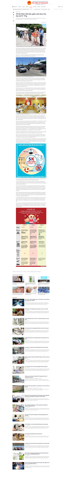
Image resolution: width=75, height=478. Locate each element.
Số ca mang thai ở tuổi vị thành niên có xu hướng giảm (18, 283)
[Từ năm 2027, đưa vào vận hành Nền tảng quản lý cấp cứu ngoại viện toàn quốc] (18, 379)
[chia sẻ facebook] (13, 12)
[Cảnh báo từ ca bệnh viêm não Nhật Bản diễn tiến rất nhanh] (18, 350)
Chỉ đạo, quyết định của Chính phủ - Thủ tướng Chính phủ (31, 378)
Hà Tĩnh (21, 271)
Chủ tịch (35, 271)
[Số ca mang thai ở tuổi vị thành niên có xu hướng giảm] (18, 279)
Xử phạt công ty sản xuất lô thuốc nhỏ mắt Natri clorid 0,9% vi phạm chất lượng (30, 284)
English (42, 4)
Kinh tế (23, 6)
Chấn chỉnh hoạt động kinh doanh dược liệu (33, 433)
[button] (30, 9)
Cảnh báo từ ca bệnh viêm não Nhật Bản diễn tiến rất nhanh (36, 347)
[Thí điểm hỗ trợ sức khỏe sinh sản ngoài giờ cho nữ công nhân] (18, 446)
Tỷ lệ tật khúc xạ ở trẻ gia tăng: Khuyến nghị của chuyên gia (36, 424)
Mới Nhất (59, 6)
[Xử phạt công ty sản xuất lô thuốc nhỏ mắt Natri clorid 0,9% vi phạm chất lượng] (31, 279)
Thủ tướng (28, 271)
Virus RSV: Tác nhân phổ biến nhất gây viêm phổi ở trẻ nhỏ (30, 294)
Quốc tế (39, 6)
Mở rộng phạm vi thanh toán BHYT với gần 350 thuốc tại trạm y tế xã (37, 357)
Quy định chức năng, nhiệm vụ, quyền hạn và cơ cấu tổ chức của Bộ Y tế (37, 386)
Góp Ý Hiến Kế (43, 6)
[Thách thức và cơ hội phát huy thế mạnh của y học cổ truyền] (18, 312)
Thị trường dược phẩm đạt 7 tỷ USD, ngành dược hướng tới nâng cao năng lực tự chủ (36, 406)
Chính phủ (24, 271)
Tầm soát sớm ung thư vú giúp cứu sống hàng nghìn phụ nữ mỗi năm (36, 415)
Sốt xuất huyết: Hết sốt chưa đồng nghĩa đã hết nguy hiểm (36, 366)
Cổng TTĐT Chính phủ (37, 9)
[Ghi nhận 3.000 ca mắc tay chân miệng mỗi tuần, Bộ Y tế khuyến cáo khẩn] (18, 290)
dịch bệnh (14, 271)
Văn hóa (27, 6)
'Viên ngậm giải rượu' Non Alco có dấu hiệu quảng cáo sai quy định (37, 319)
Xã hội (31, 6)
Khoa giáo (34, 6)
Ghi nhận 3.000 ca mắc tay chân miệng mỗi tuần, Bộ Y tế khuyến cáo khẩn (18, 294)
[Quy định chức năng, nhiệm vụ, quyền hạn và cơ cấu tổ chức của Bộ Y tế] (18, 389)
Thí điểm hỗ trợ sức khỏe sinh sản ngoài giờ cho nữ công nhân (37, 443)
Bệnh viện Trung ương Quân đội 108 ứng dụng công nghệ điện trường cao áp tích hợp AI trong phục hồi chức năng (37, 396)
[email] (48, 9)
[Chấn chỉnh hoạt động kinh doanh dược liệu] (18, 437)
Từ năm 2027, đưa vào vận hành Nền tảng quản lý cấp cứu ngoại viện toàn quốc (36, 377)
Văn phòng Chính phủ (44, 9)
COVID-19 (18, 271)
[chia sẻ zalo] (13, 15)
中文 (44, 4)
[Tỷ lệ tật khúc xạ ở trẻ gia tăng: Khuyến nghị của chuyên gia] (18, 427)
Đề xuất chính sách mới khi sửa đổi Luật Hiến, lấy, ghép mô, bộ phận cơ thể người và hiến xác (37, 463)
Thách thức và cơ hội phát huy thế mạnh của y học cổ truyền (36, 308)
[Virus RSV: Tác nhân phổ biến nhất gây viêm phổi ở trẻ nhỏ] (31, 290)
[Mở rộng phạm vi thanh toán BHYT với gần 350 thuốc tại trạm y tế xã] (18, 360)
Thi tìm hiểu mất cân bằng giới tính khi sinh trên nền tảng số (37, 328)
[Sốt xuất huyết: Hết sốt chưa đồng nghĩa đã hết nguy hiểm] (18, 369)
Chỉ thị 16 (32, 271)
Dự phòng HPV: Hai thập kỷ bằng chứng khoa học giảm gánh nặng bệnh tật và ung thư (43, 284)
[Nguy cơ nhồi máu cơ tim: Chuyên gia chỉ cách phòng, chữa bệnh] (44, 290)
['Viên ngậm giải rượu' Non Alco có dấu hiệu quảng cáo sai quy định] (18, 321)
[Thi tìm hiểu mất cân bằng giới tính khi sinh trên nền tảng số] (18, 331)
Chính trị (19, 6)
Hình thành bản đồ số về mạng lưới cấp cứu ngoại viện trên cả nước (37, 338)
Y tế (19, 11)
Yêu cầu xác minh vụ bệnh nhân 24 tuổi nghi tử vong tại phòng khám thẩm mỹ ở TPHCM (37, 300)
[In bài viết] (13, 21)
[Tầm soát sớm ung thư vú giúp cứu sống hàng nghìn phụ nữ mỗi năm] (18, 417)
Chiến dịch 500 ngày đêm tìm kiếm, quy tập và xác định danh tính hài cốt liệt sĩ (22, 9)
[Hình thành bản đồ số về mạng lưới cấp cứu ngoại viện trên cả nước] (18, 341)
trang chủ (15, 6)
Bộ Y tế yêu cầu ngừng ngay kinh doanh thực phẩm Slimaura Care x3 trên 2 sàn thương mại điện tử (36, 454)
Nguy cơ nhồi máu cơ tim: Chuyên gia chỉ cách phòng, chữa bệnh (43, 294)
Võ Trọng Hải (38, 271)
